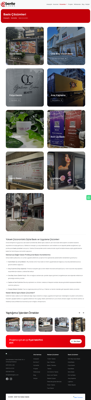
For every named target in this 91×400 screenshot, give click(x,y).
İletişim (87, 4)
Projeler (70, 4)
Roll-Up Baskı (56, 142)
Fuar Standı (50, 388)
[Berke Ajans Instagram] (11, 379)
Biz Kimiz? (36, 362)
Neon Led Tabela (52, 375)
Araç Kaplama (56, 100)
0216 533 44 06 (10, 365)
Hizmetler (63, 4)
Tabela (49, 368)
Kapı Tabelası (51, 362)
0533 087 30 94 (10, 371)
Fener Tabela (51, 385)
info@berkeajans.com (12, 375)
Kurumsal (55, 4)
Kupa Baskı (14, 142)
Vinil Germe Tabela (52, 372)
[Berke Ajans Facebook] (7, 379)
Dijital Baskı (14, 58)
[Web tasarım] (78, 397)
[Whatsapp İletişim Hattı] (88, 197)
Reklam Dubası (51, 378)
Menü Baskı (14, 183)
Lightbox (54, 183)
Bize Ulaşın (77, 341)
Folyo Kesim (14, 100)
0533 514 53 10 (10, 368)
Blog (83, 4)
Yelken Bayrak (14, 225)
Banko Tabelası (51, 365)
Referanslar (77, 4)
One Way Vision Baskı (58, 58)
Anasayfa (49, 4)
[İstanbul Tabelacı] (8, 4)
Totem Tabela (51, 359)
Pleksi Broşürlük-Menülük (54, 381)
